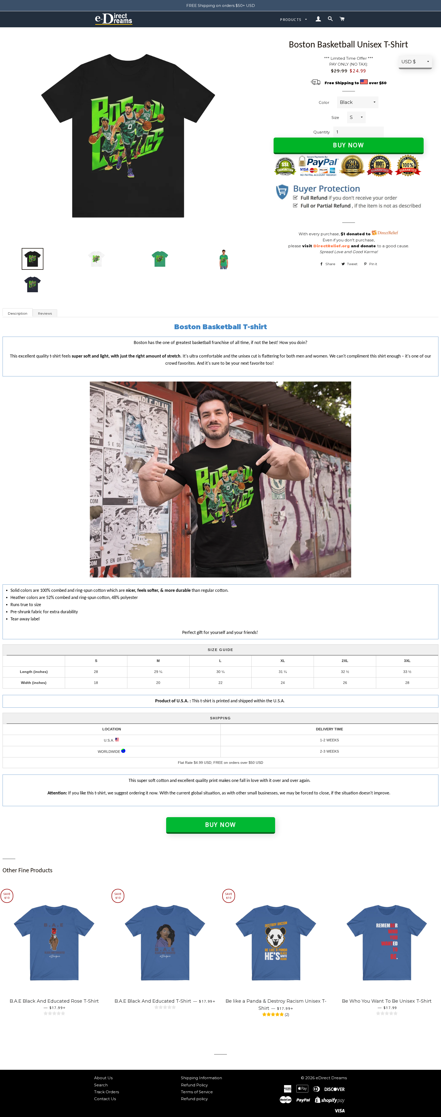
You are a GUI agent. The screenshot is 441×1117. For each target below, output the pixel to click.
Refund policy (194, 1098)
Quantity (321, 132)
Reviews (45, 313)
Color (324, 102)
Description (17, 313)
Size (335, 117)
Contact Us (105, 1098)
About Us (103, 1077)
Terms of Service (197, 1091)
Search (101, 1085)
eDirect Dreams (331, 1077)
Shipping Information (201, 1077)
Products (291, 20)
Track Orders (106, 1091)
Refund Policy (194, 1085)
